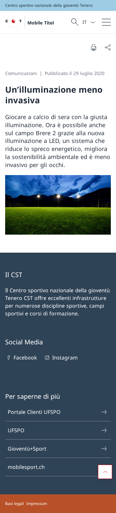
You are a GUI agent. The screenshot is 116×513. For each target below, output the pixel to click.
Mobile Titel (40, 23)
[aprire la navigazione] (106, 22)
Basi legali (14, 503)
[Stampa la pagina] (93, 47)
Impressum (36, 503)
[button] (105, 472)
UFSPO (16, 430)
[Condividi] (108, 47)
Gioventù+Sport (27, 448)
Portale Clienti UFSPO (34, 411)
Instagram (64, 357)
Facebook (25, 357)
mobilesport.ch (26, 467)
